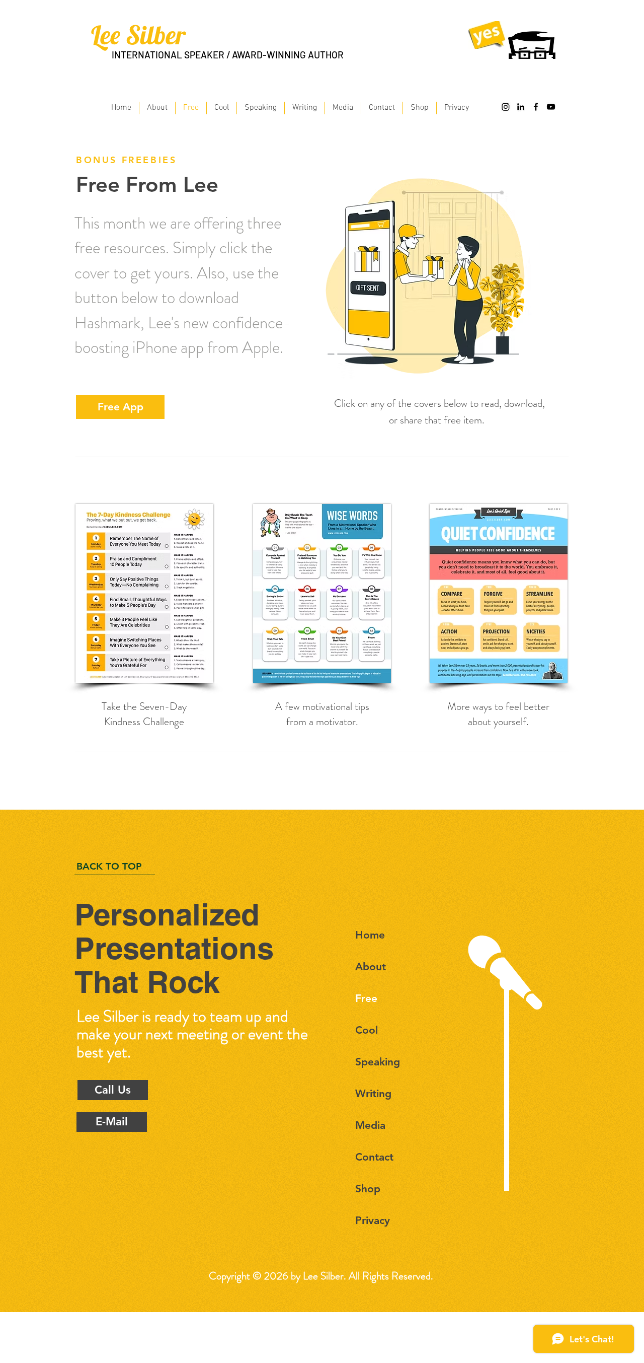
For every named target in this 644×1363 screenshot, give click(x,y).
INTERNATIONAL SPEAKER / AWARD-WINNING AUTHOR (228, 54)
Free (366, 998)
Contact (374, 1157)
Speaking (377, 1061)
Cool (366, 1030)
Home (370, 934)
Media (370, 1125)
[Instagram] (506, 107)
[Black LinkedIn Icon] (521, 107)
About (370, 966)
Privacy (372, 1220)
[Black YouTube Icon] (551, 107)
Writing (373, 1093)
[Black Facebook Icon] (536, 107)
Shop (367, 1188)
